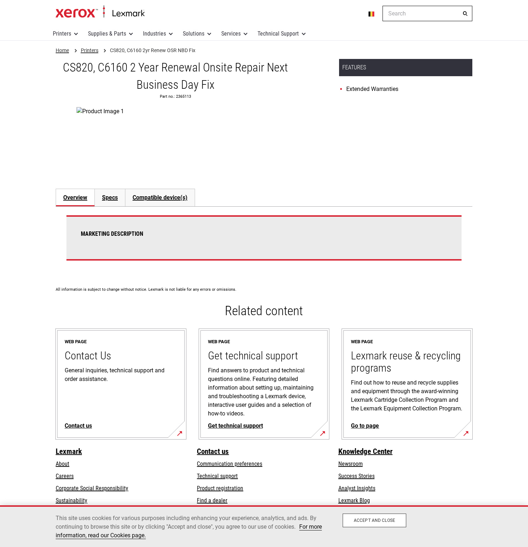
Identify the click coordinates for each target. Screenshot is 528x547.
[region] (264, 526)
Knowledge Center (365, 451)
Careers (65, 476)
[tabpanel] (264, 242)
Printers (62, 33)
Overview (75, 197)
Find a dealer (212, 500)
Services (231, 33)
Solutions (193, 33)
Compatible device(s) (160, 197)
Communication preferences (229, 463)
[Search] (465, 13)
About (62, 463)
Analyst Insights (356, 488)
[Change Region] (371, 13)
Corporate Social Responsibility (92, 488)
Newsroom (350, 463)
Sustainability (71, 500)
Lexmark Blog (354, 500)
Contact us (213, 451)
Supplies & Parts (107, 33)
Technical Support (278, 33)
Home (100, 12)
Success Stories (356, 476)
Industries (154, 33)
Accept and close (374, 520)
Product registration (220, 488)
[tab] (75, 197)
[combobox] (427, 13)
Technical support (217, 476)
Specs (110, 197)
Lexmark (69, 451)
